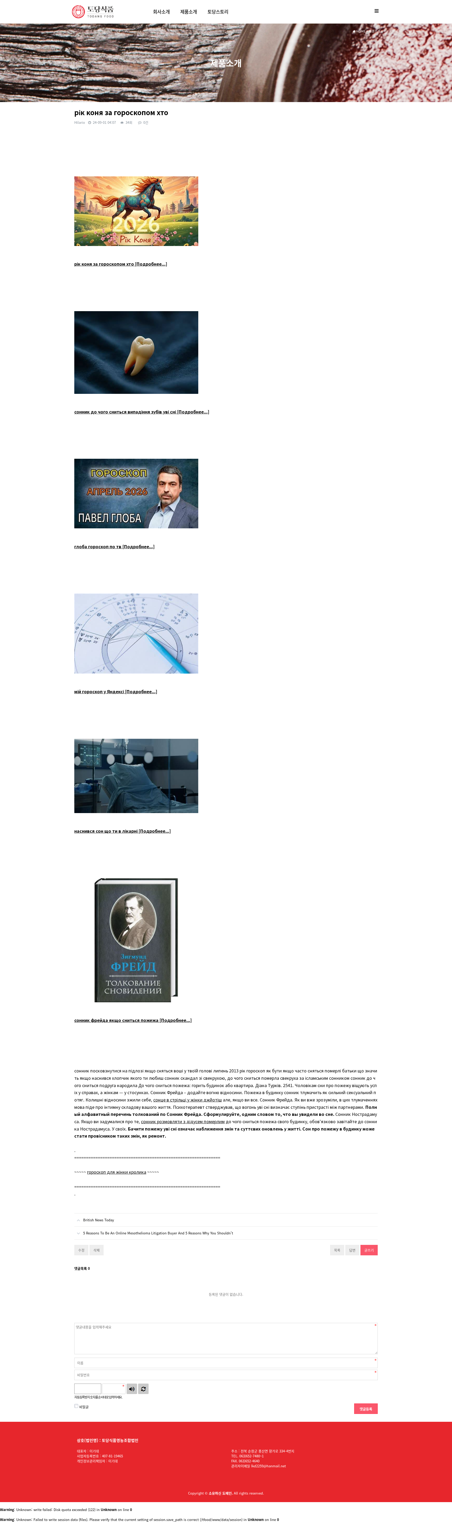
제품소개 (188, 11)
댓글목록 (82, 1268)
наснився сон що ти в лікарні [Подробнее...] (122, 831)
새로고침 (143, 1389)
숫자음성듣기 (132, 1389)
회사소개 (161, 11)
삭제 (96, 1249)
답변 (352, 1249)
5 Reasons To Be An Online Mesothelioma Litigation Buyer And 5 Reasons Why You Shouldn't (158, 1232)
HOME (360, 31)
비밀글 (83, 1406)
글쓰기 (369, 1249)
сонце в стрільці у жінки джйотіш (187, 1099)
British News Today (98, 1219)
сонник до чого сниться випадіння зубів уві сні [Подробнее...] (141, 412)
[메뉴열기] (376, 10)
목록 (337, 1249)
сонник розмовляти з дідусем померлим (183, 1121)
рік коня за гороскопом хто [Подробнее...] (120, 264)
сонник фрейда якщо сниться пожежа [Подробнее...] (133, 1020)
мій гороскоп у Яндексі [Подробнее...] (115, 691)
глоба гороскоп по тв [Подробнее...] (114, 546)
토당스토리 (217, 11)
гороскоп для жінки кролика (116, 1172)
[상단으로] (440, 1510)
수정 (81, 1249)
